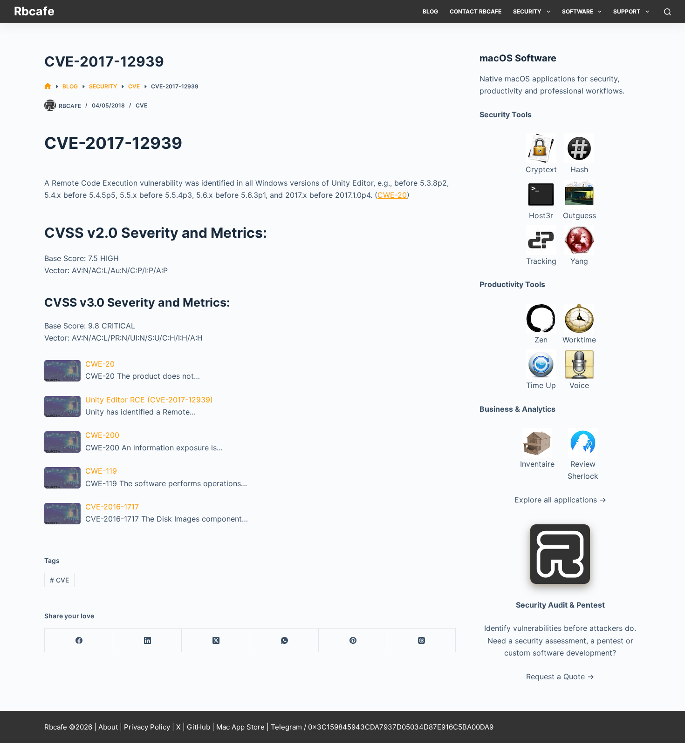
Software (577, 11)
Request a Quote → (560, 676)
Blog (430, 11)
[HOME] (47, 86)
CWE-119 (101, 470)
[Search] (667, 11)
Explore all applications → (560, 499)
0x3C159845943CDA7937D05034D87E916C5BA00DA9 (400, 727)
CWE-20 (392, 195)
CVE (141, 105)
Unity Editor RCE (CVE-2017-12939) (149, 399)
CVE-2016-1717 (112, 506)
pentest (610, 640)
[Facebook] (79, 640)
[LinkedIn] (147, 640)
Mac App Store (240, 727)
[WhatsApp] (284, 640)
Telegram (286, 727)
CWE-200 (102, 435)
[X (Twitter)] (216, 640)
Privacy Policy (147, 727)
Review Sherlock (583, 470)
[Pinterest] (353, 640)
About (108, 727)
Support (626, 11)
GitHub (198, 727)
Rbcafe (34, 11)
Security (527, 11)
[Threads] (421, 640)
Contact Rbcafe (475, 11)
